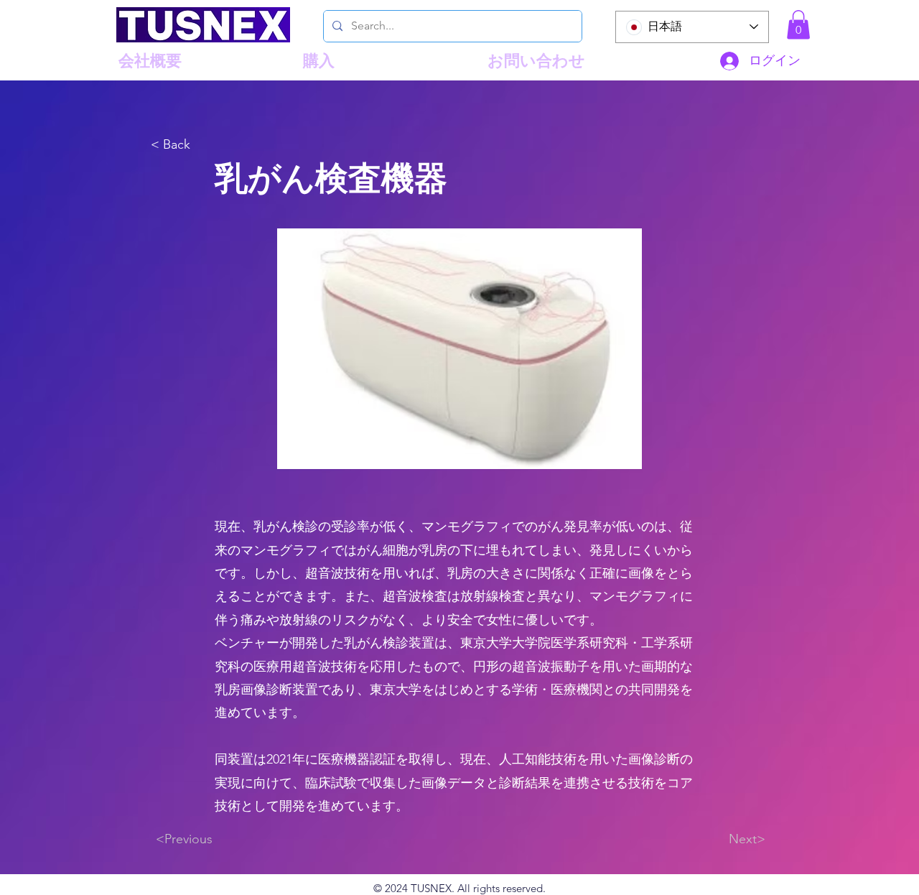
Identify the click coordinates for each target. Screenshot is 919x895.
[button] (798, 25)
